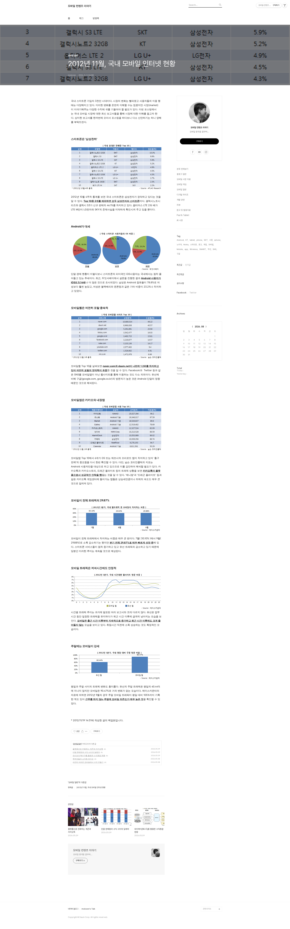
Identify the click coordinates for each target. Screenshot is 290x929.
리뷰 (178, 205)
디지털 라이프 (182, 194)
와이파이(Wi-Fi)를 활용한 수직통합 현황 (89, 755)
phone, (200, 240)
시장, (211, 240)
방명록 (96, 18)
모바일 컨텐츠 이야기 (79, 6)
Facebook (181, 292)
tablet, (192, 240)
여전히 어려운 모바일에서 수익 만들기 (88, 762)
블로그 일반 (181, 174)
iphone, (217, 240)
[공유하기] (82, 731)
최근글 (179, 265)
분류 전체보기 (182, 169)
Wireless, (194, 249)
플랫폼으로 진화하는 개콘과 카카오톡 (88, 749)
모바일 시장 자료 (184, 179)
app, (186, 249)
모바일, (211, 244)
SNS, (215, 249)
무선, (209, 249)
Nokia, (186, 244)
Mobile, (180, 249)
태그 (81, 18)
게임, (205, 244)
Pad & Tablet (183, 215)
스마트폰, (193, 244)
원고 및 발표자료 (184, 210)
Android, (180, 240)
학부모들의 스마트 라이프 (83, 759)
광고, (200, 244)
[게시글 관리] (86, 731)
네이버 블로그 (73, 909)
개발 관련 (181, 200)
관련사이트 (207, 909)
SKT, (206, 240)
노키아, (179, 244)
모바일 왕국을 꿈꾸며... (82, 854)
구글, (178, 254)
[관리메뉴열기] (284, 5)
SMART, (202, 249)
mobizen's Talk (88, 909)
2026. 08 (199, 326)
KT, (186, 240)
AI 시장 (180, 220)
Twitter (193, 292)
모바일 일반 (77, 744)
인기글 (188, 265)
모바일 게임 (181, 184)
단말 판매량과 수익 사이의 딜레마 (86, 752)
